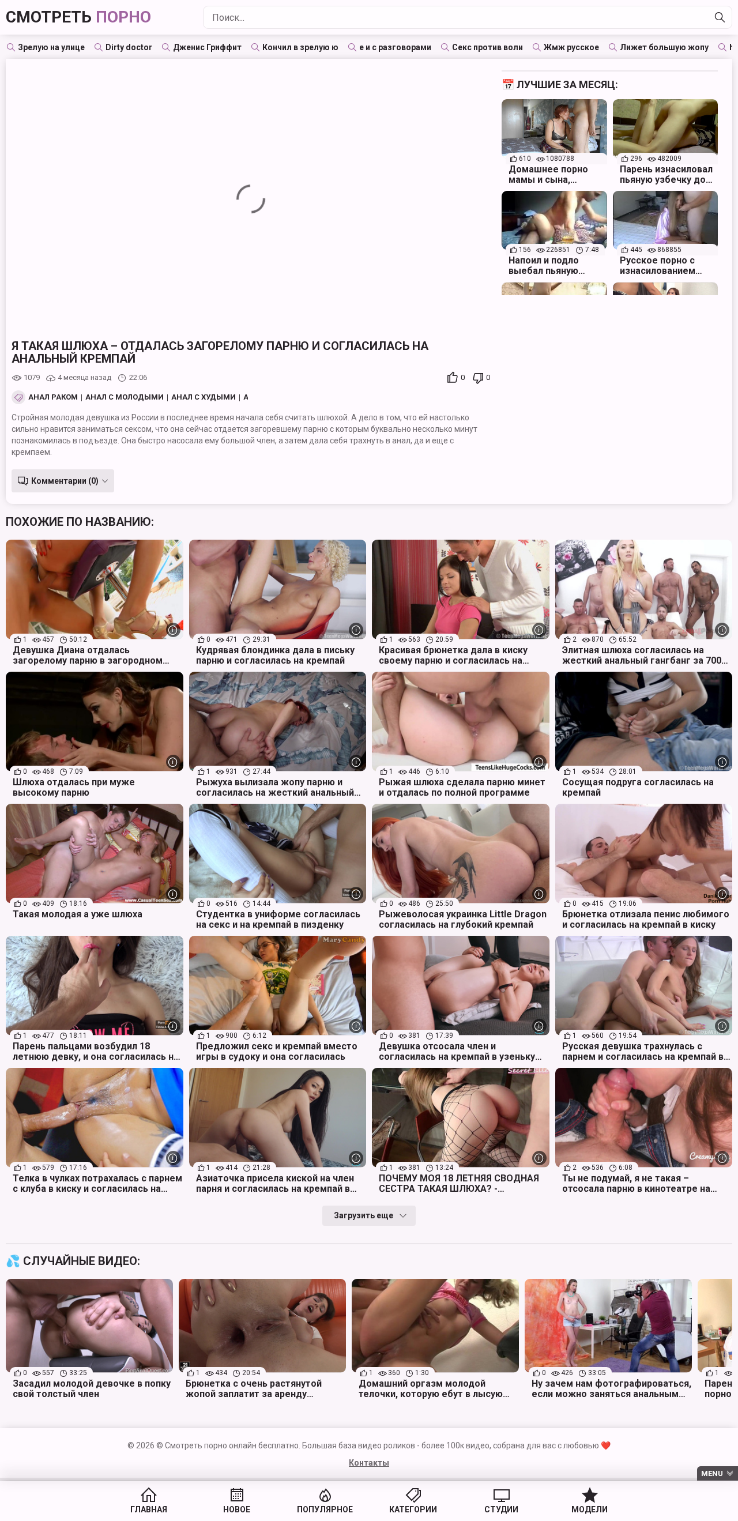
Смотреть (78, 17)
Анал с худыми (203, 397)
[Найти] (720, 17)
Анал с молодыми (124, 397)
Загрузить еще (363, 1215)
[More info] (173, 630)
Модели (589, 1509)
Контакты (369, 1462)
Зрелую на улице (51, 47)
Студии (501, 1509)
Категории (413, 1509)
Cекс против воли (487, 47)
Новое (236, 1509)
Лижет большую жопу (664, 47)
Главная (148, 1509)
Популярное (325, 1509)
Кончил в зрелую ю (300, 47)
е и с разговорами (395, 47)
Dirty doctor (129, 47)
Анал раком (53, 397)
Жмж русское (571, 47)
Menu (712, 1473)
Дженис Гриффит (207, 47)
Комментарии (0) (65, 480)
